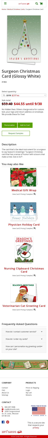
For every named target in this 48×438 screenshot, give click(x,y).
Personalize (9, 125)
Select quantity (9, 91)
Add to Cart (25, 125)
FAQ (3, 390)
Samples (29, 194)
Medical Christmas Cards (16, 9)
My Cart (29, 393)
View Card (15, 194)
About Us (5, 393)
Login (28, 390)
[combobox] (24, 95)
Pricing (23, 194)
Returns (29, 395)
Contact (5, 388)
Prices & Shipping (32, 388)
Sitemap (5, 395)
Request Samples (15, 133)
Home (4, 9)
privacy (36, 427)
